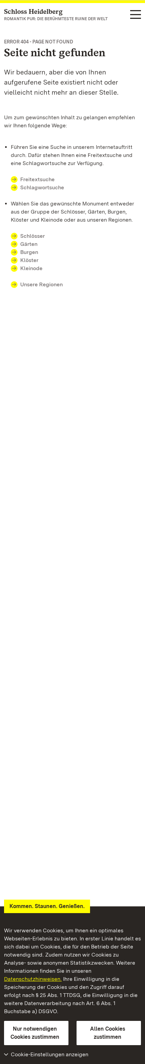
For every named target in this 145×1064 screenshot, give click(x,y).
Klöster (29, 260)
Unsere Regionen (41, 284)
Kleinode (31, 268)
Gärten (28, 244)
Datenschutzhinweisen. (33, 979)
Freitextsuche (37, 179)
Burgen (29, 252)
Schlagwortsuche (42, 187)
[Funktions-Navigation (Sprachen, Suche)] (135, 15)
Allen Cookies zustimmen (107, 1033)
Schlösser (32, 236)
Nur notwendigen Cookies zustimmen (34, 1033)
